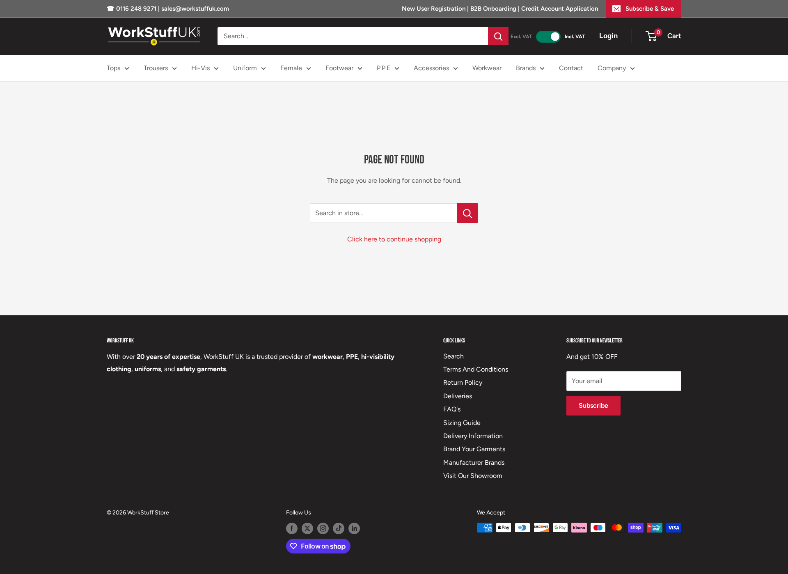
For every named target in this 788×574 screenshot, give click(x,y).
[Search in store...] (467, 213)
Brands (526, 68)
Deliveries (457, 396)
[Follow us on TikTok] (338, 528)
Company (612, 68)
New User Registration (434, 8)
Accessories (431, 68)
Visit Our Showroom (472, 476)
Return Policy (462, 382)
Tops (113, 68)
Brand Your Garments (474, 449)
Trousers (156, 68)
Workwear (487, 68)
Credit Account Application (559, 8)
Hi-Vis (200, 68)
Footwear (339, 68)
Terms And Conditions (475, 369)
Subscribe (593, 405)
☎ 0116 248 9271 (132, 8)
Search (453, 356)
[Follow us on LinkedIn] (354, 528)
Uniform (245, 68)
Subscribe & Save (649, 8)
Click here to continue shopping (394, 239)
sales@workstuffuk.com (195, 8)
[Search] (498, 36)
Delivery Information (473, 436)
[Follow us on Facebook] (292, 528)
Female (291, 68)
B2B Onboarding (493, 8)
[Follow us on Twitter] (307, 528)
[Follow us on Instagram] (323, 528)
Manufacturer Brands (473, 462)
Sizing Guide (462, 423)
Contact (571, 68)
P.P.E (383, 68)
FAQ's (451, 409)
